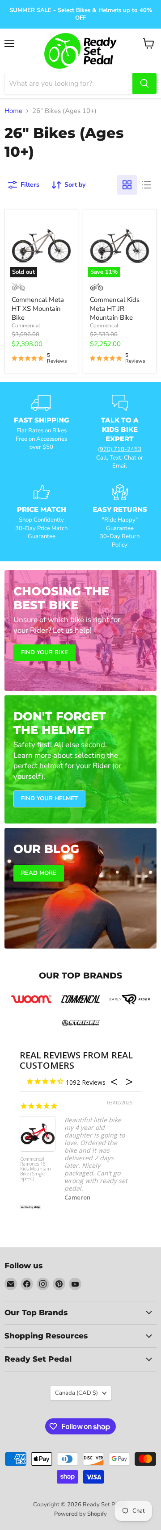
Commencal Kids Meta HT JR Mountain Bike (115, 308)
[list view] (147, 185)
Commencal (26, 325)
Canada (76, 1393)
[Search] (144, 83)
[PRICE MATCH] (41, 516)
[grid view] (127, 185)
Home (13, 111)
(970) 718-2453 (119, 449)
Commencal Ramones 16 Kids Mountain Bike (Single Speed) (35, 1169)
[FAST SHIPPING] (41, 432)
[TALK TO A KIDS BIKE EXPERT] (119, 432)
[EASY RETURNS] (119, 516)
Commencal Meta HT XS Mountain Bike (38, 308)
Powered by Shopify (80, 1514)
